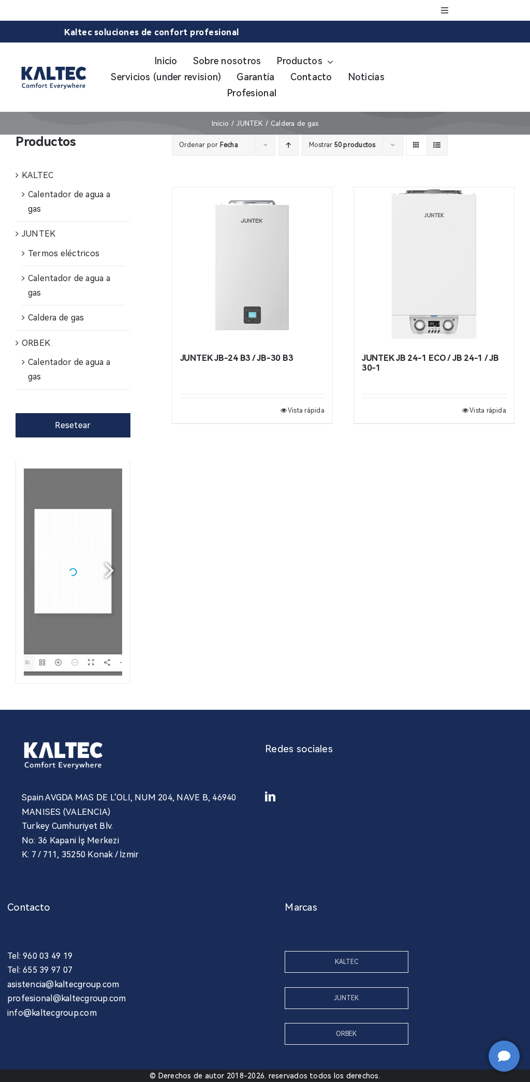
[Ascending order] (288, 145)
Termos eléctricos (63, 253)
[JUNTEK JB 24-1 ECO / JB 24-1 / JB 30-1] (434, 265)
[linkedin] (270, 797)
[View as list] (437, 145)
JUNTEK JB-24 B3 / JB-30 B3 (236, 358)
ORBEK (36, 343)
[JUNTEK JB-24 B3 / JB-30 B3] (252, 265)
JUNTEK (38, 234)
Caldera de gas (56, 318)
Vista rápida (306, 410)
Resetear (73, 425)
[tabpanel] (73, 572)
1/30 (24, 662)
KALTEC (37, 175)
